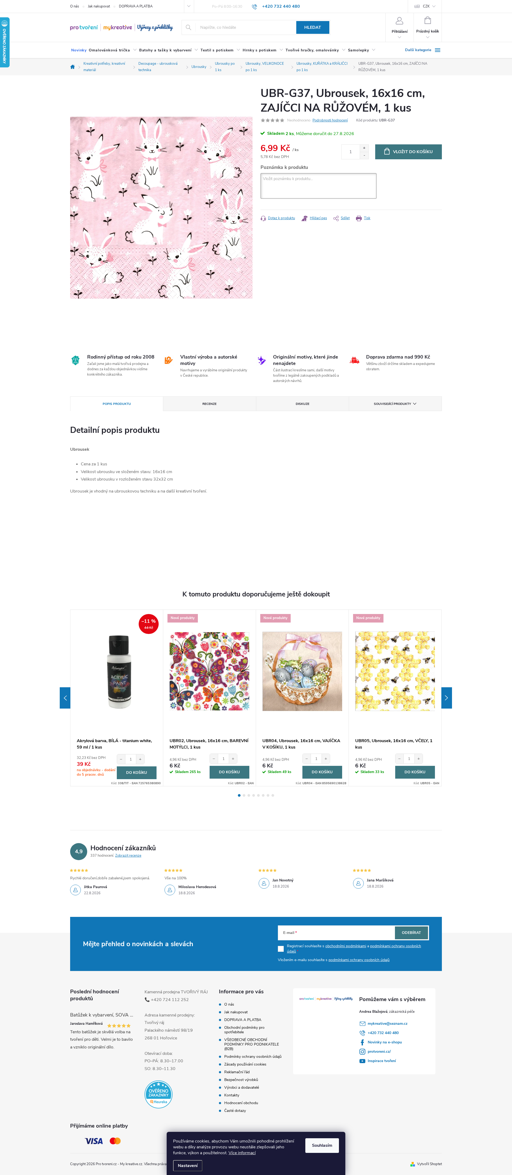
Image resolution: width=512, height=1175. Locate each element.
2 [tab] (244, 795)
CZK (426, 6)
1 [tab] (239, 795)
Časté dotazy (235, 1110)
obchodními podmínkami (345, 946)
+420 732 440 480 (383, 1032)
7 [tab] (268, 795)
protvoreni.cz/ (379, 1051)
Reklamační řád (237, 1072)
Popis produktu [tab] (117, 404)
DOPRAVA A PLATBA (136, 6)
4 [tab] (253, 795)
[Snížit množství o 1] (364, 155)
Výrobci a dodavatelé (241, 1087)
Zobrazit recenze (128, 855)
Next (446, 698)
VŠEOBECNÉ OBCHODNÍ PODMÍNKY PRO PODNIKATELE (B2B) (251, 1044)
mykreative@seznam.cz (387, 1023)
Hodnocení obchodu (241, 1102)
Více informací (242, 1153)
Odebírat (411, 932)
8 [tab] (272, 795)
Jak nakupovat (99, 6)
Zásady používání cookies (245, 1064)
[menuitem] (79, 50)
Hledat (312, 27)
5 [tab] (258, 795)
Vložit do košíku (413, 152)
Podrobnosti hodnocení (330, 120)
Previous (65, 698)
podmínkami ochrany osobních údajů (359, 959)
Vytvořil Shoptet (429, 1164)
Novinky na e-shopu (385, 1042)
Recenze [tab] (209, 404)
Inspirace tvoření (382, 1060)
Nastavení (188, 1166)
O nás (74, 6)
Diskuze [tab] (302, 404)
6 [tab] (263, 795)
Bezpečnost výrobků (241, 1079)
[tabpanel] (116, 698)
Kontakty (231, 1095)
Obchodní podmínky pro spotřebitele (244, 1030)
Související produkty (392, 404)
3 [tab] (248, 795)
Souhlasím (322, 1145)
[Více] (423, 50)
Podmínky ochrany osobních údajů (253, 1056)
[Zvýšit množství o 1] (364, 148)
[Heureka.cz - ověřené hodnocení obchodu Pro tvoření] (159, 1094)
